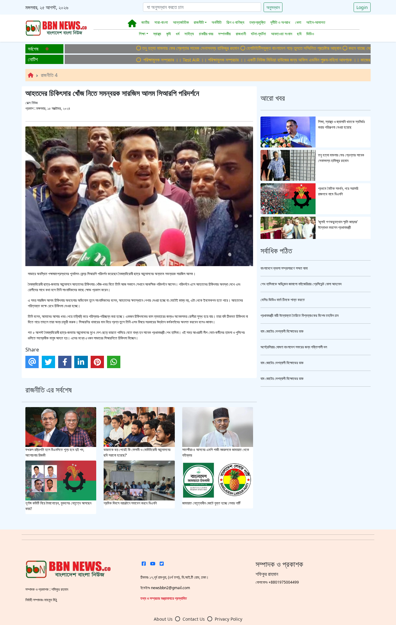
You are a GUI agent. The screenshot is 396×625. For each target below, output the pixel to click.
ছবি (299, 33)
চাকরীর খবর (206, 33)
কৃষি (168, 33)
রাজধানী (241, 33)
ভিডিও (310, 33)
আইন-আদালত (315, 22)
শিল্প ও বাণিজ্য (235, 22)
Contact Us (194, 619)
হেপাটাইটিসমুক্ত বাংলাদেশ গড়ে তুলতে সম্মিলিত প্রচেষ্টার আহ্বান (271, 48)
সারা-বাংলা (161, 22)
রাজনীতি (199, 22)
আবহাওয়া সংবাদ (281, 33)
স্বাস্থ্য (157, 33)
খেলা (298, 22)
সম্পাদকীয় (224, 33)
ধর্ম (177, 33)
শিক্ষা (142, 33)
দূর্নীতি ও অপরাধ (280, 22)
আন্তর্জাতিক (181, 22)
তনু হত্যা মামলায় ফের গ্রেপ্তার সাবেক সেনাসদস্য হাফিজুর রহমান (168, 48)
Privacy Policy (228, 619)
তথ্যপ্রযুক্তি (257, 22)
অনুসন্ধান (273, 7)
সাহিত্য (189, 33)
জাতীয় (145, 22)
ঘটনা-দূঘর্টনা (258, 33)
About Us (163, 619)
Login (362, 7)
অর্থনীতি (217, 22)
